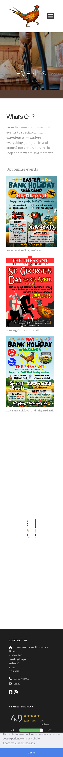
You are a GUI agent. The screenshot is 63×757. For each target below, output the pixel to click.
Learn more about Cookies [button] (19, 743)
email (17, 683)
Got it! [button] (31, 752)
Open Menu (50, 16)
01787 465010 (21, 678)
